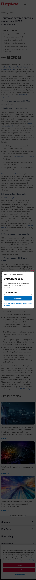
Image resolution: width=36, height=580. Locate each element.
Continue (18, 298)
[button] (32, 269)
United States (13, 293)
